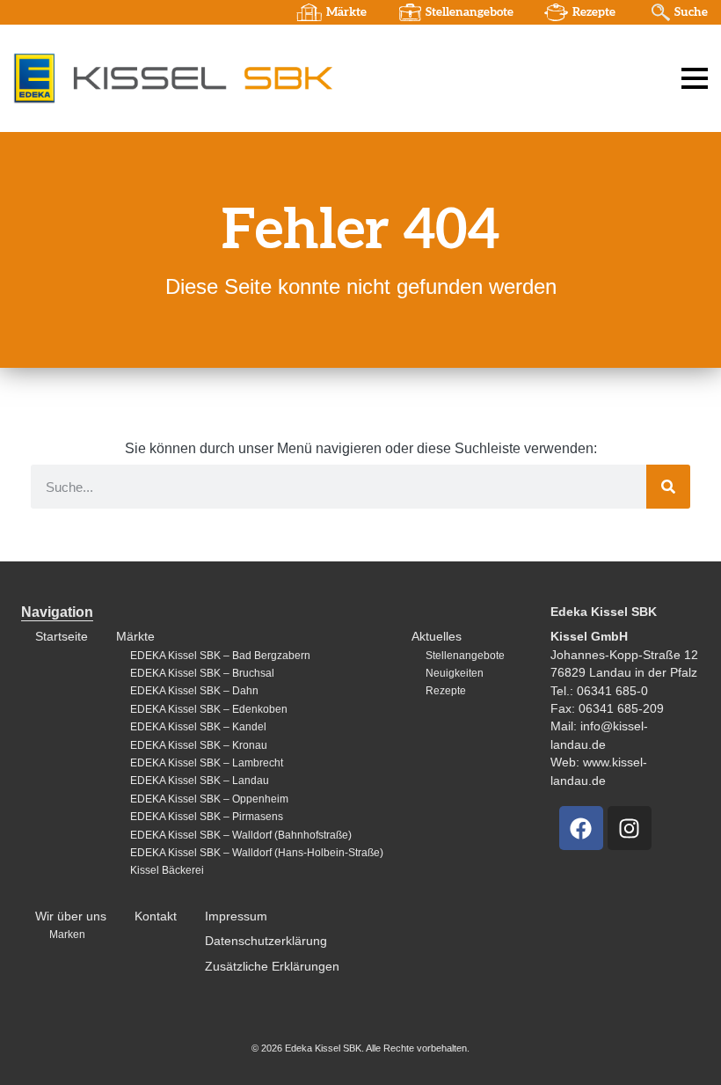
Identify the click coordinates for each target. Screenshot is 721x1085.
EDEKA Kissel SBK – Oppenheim (209, 799)
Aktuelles (436, 636)
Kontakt (156, 916)
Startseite (61, 636)
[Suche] (668, 487)
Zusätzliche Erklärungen (272, 966)
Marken (67, 934)
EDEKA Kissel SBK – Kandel (198, 727)
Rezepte (593, 12)
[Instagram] (630, 828)
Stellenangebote (469, 12)
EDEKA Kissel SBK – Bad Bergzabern (220, 655)
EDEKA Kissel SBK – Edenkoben (209, 709)
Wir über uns (70, 916)
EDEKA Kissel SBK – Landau (199, 780)
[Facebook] (581, 828)
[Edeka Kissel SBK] (172, 77)
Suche (691, 12)
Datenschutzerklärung (266, 941)
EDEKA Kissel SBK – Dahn (194, 691)
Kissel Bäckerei (167, 870)
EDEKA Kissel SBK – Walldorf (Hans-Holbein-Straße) (256, 853)
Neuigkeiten (455, 673)
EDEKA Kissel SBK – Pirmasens (206, 816)
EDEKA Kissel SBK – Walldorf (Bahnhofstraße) (241, 835)
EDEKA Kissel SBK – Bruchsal (202, 673)
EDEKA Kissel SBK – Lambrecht (206, 763)
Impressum (236, 916)
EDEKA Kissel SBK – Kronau (198, 745)
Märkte (346, 12)
